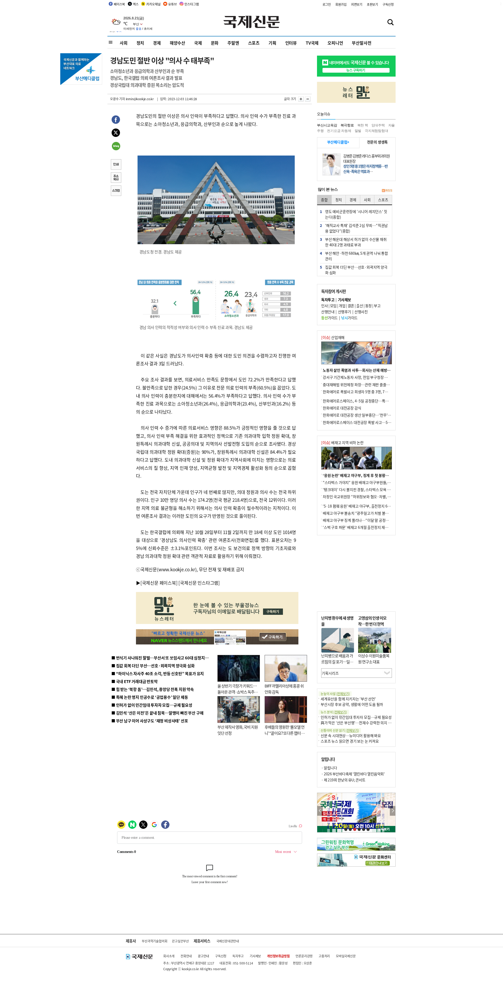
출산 (359, 305)
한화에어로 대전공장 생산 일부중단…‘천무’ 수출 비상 (362, 415)
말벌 (358, 131)
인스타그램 (191, 4)
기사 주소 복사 (116, 178)
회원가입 (341, 4)
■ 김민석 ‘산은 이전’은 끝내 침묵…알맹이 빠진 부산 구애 (157, 713)
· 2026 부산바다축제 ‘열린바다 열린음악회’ (353, 773)
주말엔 (233, 43)
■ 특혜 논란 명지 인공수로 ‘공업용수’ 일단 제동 (149, 697)
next (392, 811)
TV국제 (312, 43)
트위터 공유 (116, 133)
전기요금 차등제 (339, 131)
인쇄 (116, 165)
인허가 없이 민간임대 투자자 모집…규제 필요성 (356, 717)
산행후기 (344, 311)
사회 (124, 43)
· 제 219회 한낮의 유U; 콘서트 (343, 779)
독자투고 (238, 956)
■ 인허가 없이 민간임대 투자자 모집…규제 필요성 (151, 705)
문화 (215, 43)
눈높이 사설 (335, 693)
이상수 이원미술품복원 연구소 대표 (373, 658)
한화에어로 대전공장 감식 (342, 407)
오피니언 (335, 43)
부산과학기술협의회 (154, 941)
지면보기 (356, 4)
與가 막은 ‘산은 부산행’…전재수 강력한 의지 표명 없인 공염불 (367, 722)
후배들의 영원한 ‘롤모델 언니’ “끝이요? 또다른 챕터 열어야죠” (285, 732)
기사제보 (255, 956)
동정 (368, 305)
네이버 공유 (116, 146)
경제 (157, 43)
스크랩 (116, 191)
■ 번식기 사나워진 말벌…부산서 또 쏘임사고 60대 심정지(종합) (163, 657)
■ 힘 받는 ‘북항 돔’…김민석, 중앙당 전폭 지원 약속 (152, 689)
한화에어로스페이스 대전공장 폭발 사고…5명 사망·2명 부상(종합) (373, 422)
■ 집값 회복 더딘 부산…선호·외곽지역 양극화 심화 (152, 665)
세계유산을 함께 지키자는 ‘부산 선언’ (348, 698)
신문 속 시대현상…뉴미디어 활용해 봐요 (351, 735)
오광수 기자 (117, 99)
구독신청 (388, 4)
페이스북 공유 (116, 120)
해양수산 (177, 43)
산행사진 (361, 311)
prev (320, 811)
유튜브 (172, 4)
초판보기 (372, 4)
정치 (140, 43)
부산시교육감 (327, 125)
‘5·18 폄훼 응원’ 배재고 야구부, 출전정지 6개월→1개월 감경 (368, 506)
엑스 (136, 4)
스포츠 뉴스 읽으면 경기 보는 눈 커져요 (350, 741)
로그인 (326, 4)
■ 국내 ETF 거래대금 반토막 (134, 681)
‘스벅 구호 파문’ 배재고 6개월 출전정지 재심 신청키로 (362, 527)
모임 (333, 305)
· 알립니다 (329, 767)
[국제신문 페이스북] (159, 582)
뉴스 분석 (334, 712)
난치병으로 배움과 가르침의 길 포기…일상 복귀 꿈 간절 (337, 661)
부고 (377, 305)
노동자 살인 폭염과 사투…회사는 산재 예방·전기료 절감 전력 (368, 370)
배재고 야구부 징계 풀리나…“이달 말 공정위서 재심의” (364, 520)
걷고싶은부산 (180, 941)
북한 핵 (362, 125)
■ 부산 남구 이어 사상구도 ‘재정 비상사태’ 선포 (149, 720)
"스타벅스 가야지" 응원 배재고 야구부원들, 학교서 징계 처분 (368, 482)
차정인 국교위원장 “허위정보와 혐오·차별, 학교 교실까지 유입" (370, 496)
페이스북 (119, 4)
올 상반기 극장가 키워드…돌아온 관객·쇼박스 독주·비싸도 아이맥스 (237, 691)
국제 (198, 43)
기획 (272, 43)
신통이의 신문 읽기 (340, 730)
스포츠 (254, 43)
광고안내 (203, 956)
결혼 (351, 305)
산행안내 (327, 311)
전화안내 (186, 956)
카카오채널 (153, 4)
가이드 (329, 317)
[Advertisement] (356, 573)
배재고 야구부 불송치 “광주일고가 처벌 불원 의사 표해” (364, 513)
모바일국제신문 (346, 956)
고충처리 (324, 956)
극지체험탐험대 (376, 131)
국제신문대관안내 (227, 941)
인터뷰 (291, 43)
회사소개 (168, 956)
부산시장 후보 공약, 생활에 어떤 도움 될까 (352, 704)
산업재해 (333, 337)
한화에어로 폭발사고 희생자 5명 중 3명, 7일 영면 (359, 391)
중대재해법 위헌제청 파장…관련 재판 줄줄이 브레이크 (363, 384)
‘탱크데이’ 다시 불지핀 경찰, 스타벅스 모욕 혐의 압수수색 (365, 489)
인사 (324, 305)
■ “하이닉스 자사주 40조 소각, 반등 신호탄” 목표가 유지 (157, 673)
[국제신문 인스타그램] (199, 582)
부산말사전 (361, 43)
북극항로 (347, 125)
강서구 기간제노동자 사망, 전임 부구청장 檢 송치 (359, 377)
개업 (342, 305)
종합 (324, 199)
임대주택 (378, 125)
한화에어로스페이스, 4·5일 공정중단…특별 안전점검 (363, 400)
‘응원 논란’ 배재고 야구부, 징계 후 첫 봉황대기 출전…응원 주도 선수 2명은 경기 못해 (386, 475)
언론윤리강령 (304, 956)
